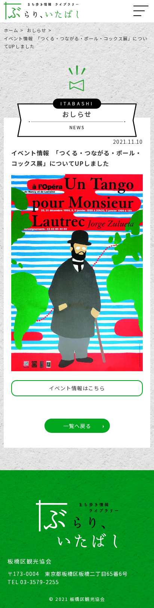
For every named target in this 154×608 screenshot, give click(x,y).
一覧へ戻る (77, 425)
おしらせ (36, 30)
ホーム (11, 30)
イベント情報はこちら (77, 388)
